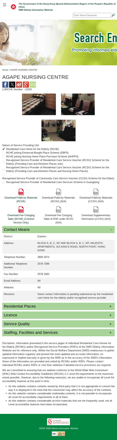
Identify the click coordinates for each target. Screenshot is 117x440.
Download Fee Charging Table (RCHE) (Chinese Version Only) (21, 219)
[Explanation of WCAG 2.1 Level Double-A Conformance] (58, 433)
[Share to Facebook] (5, 84)
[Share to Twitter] (12, 84)
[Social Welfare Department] (58, 421)
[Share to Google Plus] (26, 84)
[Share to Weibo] (19, 84)
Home (5, 70)
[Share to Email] (33, 84)
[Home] (13, 6)
